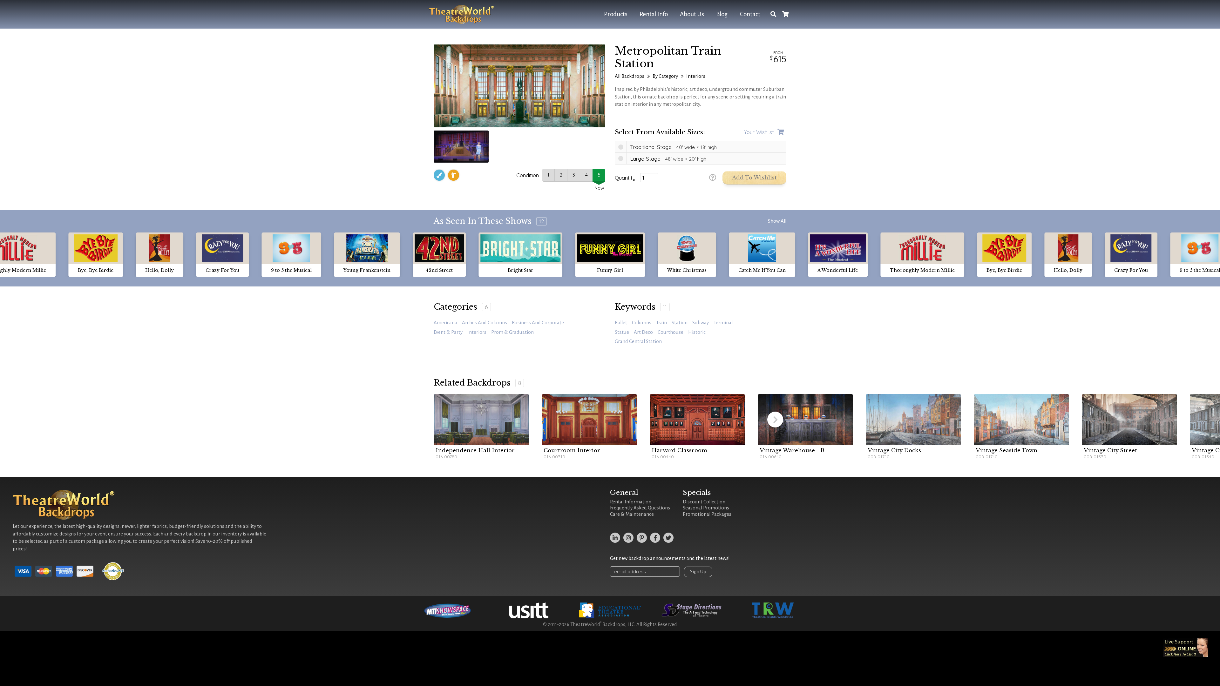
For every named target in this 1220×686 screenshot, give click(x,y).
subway (700, 322)
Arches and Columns (484, 322)
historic (697, 332)
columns (641, 322)
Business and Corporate (538, 322)
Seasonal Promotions (706, 507)
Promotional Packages (707, 514)
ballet (621, 322)
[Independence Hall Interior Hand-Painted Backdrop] (481, 419)
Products (615, 14)
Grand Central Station (638, 341)
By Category (665, 76)
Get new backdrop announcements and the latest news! (670, 558)
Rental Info (654, 14)
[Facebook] (655, 538)
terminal (723, 322)
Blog (722, 14)
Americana (445, 322)
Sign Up (698, 571)
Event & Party (448, 332)
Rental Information (630, 501)
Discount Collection (704, 501)
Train (661, 322)
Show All (777, 221)
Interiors (695, 76)
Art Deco (643, 332)
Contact (750, 14)
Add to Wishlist (754, 177)
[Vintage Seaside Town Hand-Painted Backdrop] (1021, 419)
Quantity (625, 178)
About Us (692, 14)
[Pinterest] (642, 538)
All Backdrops (629, 76)
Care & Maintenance (632, 514)
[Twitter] (668, 538)
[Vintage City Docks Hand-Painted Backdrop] (913, 419)
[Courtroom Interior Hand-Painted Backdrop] (589, 419)
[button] (775, 419)
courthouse (670, 332)
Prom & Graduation (512, 332)
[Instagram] (628, 538)
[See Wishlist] (785, 14)
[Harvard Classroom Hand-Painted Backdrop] (697, 419)
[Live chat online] (1185, 647)
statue (622, 332)
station (680, 322)
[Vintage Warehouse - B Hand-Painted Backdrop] (805, 419)
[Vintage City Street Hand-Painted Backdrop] (1129, 419)
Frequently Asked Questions (640, 507)
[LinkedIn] (615, 538)
